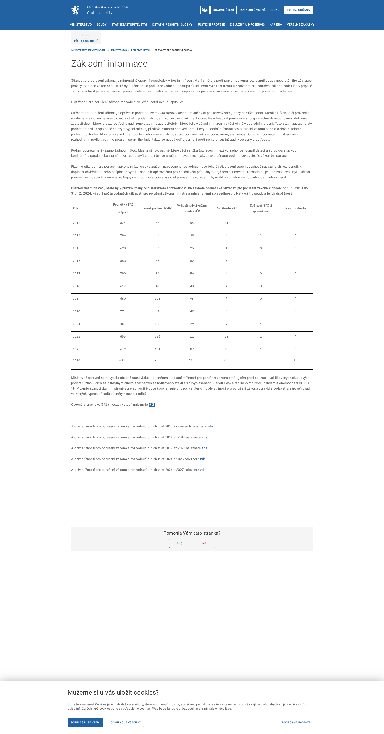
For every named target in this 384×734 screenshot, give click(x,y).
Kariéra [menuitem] (275, 24)
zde (203, 459)
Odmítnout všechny (126, 722)
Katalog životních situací (260, 10)
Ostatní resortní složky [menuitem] (172, 24)
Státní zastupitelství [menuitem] (129, 24)
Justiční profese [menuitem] (211, 24)
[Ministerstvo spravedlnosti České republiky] (100, 10)
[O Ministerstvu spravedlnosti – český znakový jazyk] (205, 10)
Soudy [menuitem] (102, 24)
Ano (180, 543)
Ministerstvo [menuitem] (81, 24)
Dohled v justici (141, 50)
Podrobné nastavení (298, 722)
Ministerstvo (119, 50)
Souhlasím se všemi (85, 722)
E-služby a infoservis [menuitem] (247, 24)
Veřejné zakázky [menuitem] (300, 24)
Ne (204, 543)
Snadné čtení (223, 10)
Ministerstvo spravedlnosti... (89, 50)
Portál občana (298, 10)
